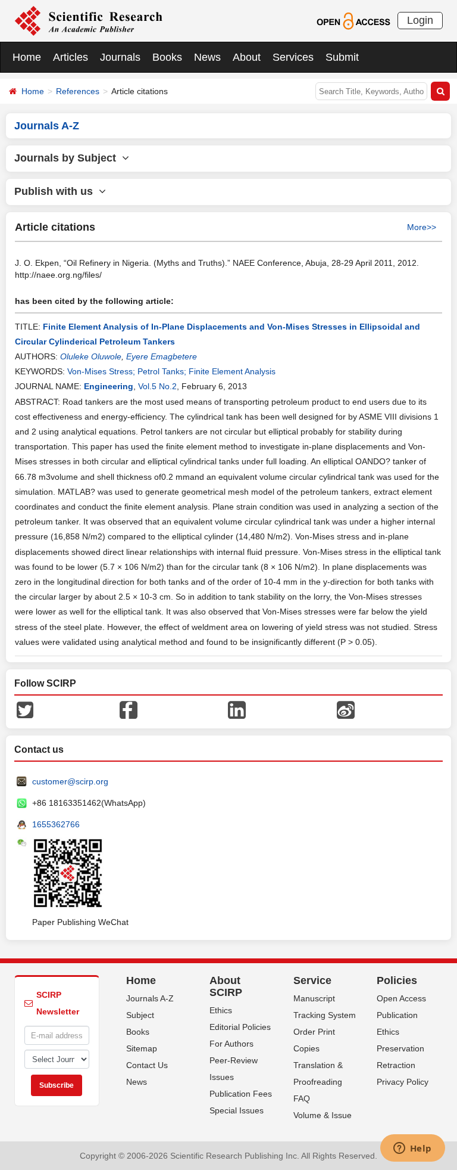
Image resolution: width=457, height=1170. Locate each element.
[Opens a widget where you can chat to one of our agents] (412, 1149)
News (207, 57)
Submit (342, 57)
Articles (70, 57)
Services (293, 57)
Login (420, 20)
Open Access (401, 998)
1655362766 (56, 824)
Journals (120, 57)
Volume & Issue (322, 1115)
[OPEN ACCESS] (353, 20)
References (77, 91)
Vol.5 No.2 (157, 386)
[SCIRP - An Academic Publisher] (88, 20)
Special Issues (236, 1110)
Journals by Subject (68, 158)
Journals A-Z (150, 998)
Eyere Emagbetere (161, 356)
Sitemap (141, 1048)
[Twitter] (25, 709)
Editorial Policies (240, 1027)
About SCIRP (225, 986)
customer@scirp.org (70, 781)
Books (167, 57)
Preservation (400, 1048)
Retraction (396, 1065)
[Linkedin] (237, 709)
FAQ (301, 1098)
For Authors (231, 1043)
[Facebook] (128, 709)
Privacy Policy (402, 1082)
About (247, 57)
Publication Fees (240, 1093)
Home (26, 57)
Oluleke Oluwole (90, 356)
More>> (421, 227)
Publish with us (56, 191)
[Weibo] (346, 709)
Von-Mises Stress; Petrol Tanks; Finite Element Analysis (171, 371)
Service (312, 980)
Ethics (220, 1010)
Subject (140, 1015)
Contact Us (147, 1065)
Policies (397, 980)
